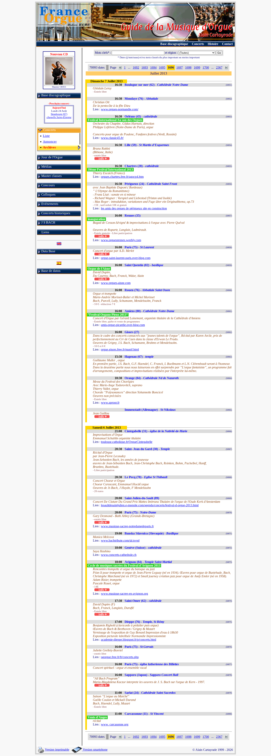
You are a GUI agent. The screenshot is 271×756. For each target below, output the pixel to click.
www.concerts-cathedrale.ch (118, 554)
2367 (219, 67)
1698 (188, 67)
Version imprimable (56, 749)
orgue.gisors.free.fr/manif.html (120, 349)
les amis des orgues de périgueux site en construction (134, 208)
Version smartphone (95, 749)
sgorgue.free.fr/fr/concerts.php (120, 657)
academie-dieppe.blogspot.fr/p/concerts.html (128, 639)
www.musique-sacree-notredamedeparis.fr (127, 526)
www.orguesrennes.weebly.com (121, 240)
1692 (136, 67)
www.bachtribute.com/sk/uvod (120, 540)
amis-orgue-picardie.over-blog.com (123, 325)
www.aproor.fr (110, 402)
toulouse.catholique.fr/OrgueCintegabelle (126, 441)
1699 (197, 67)
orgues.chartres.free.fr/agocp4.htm (122, 176)
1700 (206, 67)
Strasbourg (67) (59, 116)
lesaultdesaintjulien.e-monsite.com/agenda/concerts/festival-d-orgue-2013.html (150, 505)
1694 (153, 67)
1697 (179, 67)
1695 (162, 67)
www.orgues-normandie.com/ (119, 109)
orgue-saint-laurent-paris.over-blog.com (125, 258)
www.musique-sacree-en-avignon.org (124, 593)
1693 (144, 67)
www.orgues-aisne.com (116, 283)
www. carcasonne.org (114, 724)
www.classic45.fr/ (112, 138)
